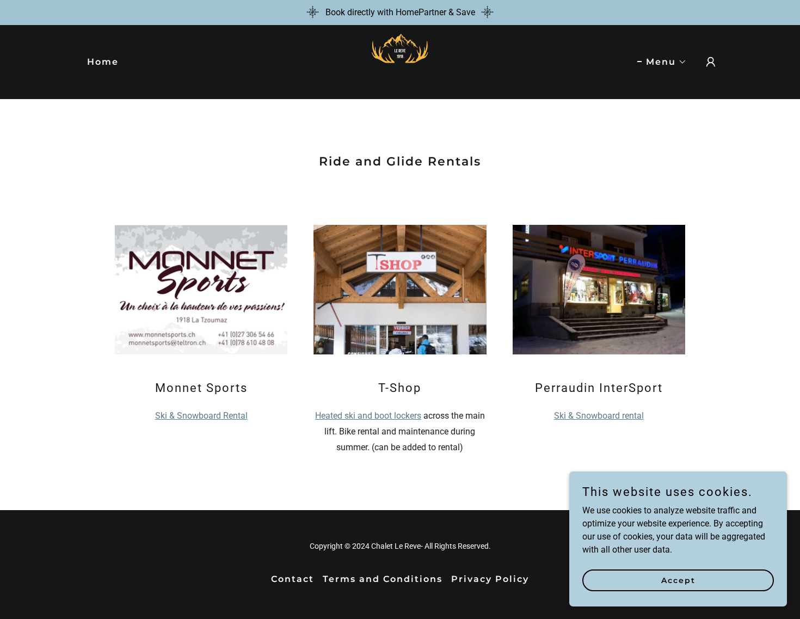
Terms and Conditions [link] (382, 579)
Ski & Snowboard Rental (201, 415)
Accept (678, 580)
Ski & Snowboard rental (599, 415)
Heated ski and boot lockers (368, 415)
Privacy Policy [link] (490, 579)
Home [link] (103, 62)
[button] (662, 62)
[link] (400, 61)
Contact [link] (292, 579)
